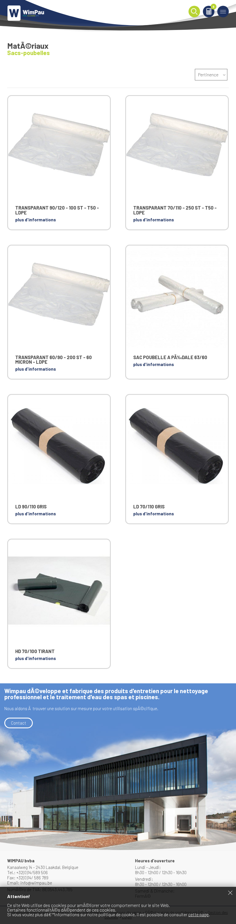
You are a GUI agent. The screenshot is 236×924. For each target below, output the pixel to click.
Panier (213, 7)
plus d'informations (35, 219)
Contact (18, 722)
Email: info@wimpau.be (29, 882)
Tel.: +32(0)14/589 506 (27, 872)
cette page (198, 914)
